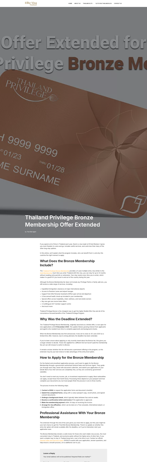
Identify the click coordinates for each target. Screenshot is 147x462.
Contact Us (118, 3)
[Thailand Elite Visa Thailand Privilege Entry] (31, 3)
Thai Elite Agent (31, 232)
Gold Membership (46, 273)
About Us (77, 3)
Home (70, 3)
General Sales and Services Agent (51, 440)
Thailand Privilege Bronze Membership (56, 271)
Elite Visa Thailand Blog (104, 3)
